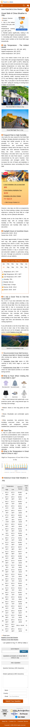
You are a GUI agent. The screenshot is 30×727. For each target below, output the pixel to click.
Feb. (8, 264)
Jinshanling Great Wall (11, 361)
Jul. (4, 267)
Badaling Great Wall (16, 332)
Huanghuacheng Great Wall (11, 367)
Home (3, 9)
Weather (20, 9)
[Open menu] (1, 5)
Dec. (26, 267)
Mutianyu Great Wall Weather (9, 639)
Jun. (26, 264)
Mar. (12, 264)
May (22, 264)
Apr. (17, 264)
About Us (4, 721)
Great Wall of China (11, 9)
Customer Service (23, 721)
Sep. (12, 267)
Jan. (4, 264)
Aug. (8, 267)
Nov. (21, 267)
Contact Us (12, 721)
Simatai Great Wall (23, 355)
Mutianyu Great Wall (9, 355)
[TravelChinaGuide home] (7, 2)
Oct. (17, 267)
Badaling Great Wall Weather (9, 637)
